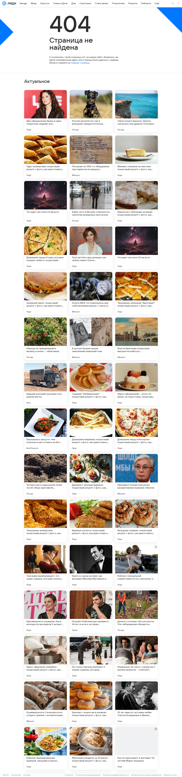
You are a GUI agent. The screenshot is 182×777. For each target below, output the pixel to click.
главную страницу (80, 62)
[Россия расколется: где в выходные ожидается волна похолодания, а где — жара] (91, 111)
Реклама (26, 775)
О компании (16, 775)
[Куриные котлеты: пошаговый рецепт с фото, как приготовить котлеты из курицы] (91, 520)
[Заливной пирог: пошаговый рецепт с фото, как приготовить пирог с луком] (45, 293)
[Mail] (4, 3)
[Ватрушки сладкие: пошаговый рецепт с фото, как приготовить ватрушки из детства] (136, 520)
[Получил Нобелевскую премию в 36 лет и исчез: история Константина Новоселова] (91, 611)
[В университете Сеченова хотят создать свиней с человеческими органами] (45, 702)
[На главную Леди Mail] (11, 3)
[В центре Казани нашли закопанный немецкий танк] (91, 338)
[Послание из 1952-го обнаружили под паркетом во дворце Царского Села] (91, 156)
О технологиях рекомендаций (88, 775)
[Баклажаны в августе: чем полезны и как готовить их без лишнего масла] (45, 429)
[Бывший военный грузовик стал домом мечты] (45, 384)
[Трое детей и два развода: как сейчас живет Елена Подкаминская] (91, 247)
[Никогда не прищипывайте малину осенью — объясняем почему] (45, 338)
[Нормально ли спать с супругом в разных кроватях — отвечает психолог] (136, 657)
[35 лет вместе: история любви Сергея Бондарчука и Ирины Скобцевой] (136, 702)
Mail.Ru (6, 775)
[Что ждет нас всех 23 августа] (45, 202)
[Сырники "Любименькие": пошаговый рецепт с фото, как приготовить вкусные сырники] (91, 384)
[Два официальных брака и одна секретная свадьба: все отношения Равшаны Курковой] (45, 111)
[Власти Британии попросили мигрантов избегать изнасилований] (136, 338)
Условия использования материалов (146, 775)
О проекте (69, 775)
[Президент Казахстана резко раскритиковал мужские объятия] (136, 475)
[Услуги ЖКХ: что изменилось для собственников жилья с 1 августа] (91, 293)
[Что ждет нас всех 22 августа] (136, 247)
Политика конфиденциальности (116, 775)
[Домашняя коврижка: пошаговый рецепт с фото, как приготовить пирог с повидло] (91, 429)
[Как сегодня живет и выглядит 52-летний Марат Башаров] (136, 748)
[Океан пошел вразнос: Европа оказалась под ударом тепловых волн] (136, 111)
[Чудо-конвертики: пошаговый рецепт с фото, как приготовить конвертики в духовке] (45, 156)
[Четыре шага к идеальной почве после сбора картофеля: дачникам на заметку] (45, 475)
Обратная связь (170, 775)
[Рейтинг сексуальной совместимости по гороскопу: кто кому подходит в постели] (136, 566)
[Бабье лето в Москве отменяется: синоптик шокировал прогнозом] (91, 202)
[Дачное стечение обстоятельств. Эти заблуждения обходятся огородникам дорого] (136, 611)
